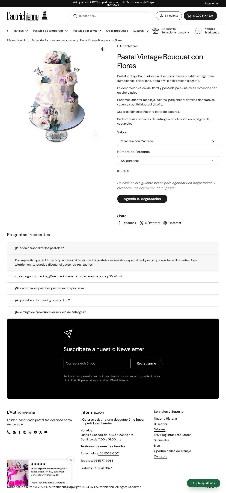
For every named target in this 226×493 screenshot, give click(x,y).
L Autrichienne (56, 487)
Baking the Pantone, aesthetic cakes (53, 40)
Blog (157, 446)
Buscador (160, 424)
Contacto (160, 456)
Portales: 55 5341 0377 (96, 468)
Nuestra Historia (165, 418)
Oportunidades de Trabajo (172, 451)
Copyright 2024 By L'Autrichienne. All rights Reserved (104, 487)
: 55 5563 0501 (108, 453)
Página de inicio (16, 40)
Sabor (121, 132)
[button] (170, 30)
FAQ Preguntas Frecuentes (172, 435)
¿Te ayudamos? (206, 483)
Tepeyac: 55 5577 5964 (97, 461)
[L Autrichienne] (27, 16)
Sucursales (161, 440)
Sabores (159, 429)
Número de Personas (133, 152)
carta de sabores (167, 112)
